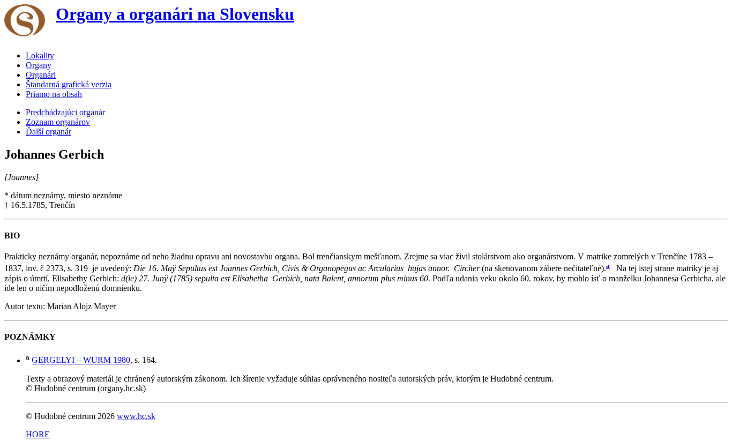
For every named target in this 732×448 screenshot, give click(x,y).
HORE (38, 434)
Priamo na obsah (54, 94)
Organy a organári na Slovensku (175, 14)
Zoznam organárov (58, 121)
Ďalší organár (48, 131)
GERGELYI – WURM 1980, (82, 360)
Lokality (40, 55)
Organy (38, 65)
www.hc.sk (136, 416)
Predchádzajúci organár (65, 112)
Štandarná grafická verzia (68, 84)
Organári (41, 74)
